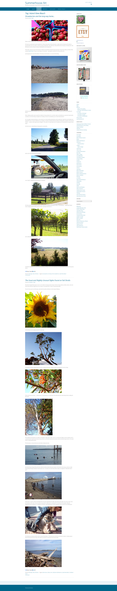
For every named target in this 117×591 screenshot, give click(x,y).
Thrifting (78, 193)
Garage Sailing (79, 158)
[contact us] (81, 23)
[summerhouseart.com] (77, 41)
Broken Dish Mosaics (81, 140)
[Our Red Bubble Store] (84, 81)
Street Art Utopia (80, 222)
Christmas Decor (80, 143)
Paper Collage (80, 146)
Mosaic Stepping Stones (81, 173)
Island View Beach (62, 273)
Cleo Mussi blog (80, 210)
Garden (78, 160)
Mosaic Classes (80, 172)
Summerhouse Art (35, 2)
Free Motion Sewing (80, 157)
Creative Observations (81, 151)
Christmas (78, 142)
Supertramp (30, 51)
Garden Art (79, 161)
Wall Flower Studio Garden (82, 227)
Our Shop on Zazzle (81, 114)
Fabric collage (79, 154)
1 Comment (27, 574)
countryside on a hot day (46, 273)
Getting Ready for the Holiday (82, 125)
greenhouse (79, 163)
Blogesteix (79, 206)
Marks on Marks (80, 218)
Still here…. (79, 128)
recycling (78, 184)
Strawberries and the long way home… (39, 16)
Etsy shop (78, 152)
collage (78, 145)
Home (27, 9)
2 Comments (27, 275)
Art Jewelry (79, 136)
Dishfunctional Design (81, 212)
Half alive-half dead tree (57, 572)
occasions (78, 178)
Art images (79, 134)
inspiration (79, 169)
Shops (78, 185)
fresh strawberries (55, 273)
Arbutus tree (49, 572)
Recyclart (78, 219)
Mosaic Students (80, 175)
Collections (79, 148)
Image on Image (80, 216)
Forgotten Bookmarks (81, 215)
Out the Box (31, 587)
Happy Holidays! (80, 127)
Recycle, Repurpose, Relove (82, 221)
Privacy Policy (61, 9)
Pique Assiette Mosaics (81, 179)
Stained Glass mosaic (81, 190)
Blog (39, 9)
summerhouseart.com (80, 40)
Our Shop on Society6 (81, 113)
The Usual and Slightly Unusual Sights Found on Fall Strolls (47, 280)
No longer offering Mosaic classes (84, 110)
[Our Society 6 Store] (84, 62)
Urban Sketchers (80, 225)
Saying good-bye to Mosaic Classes (84, 124)
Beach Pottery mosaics (81, 137)
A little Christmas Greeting (82, 129)
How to (78, 167)
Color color (79, 149)
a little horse (44, 572)
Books (78, 139)
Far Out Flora (79, 213)
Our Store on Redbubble (82, 116)
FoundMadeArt (80, 155)
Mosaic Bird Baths (80, 170)
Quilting (78, 182)
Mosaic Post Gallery (81, 108)
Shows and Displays (81, 187)
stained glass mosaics (81, 191)
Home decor (79, 164)
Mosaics (45, 9)
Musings (30, 273)
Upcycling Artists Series (81, 196)
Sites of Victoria (35, 273)
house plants (79, 166)
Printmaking (79, 181)
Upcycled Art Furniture (81, 194)
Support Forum (80, 224)
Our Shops (52, 9)
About (33, 9)
